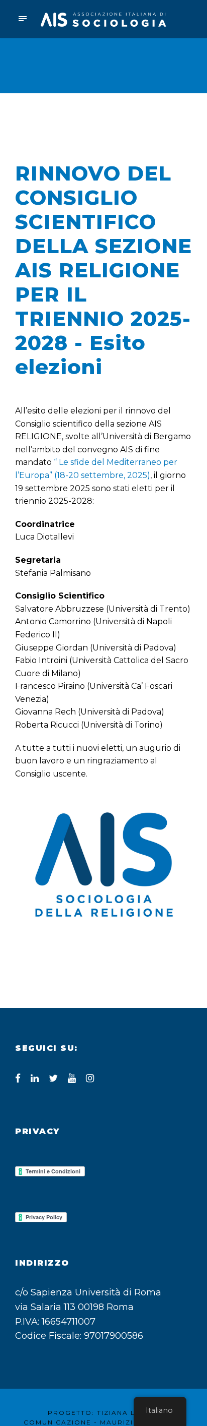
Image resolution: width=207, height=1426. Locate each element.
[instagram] (90, 1078)
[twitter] (53, 1078)
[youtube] (72, 1078)
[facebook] (18, 1078)
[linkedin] (35, 1078)
